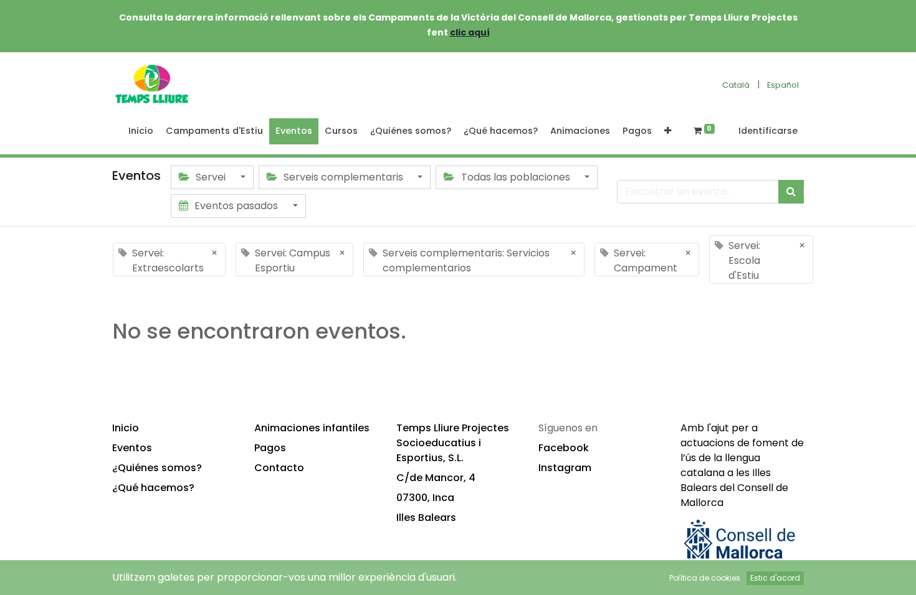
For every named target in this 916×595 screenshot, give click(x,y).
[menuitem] (141, 131)
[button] (667, 131)
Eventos (132, 448)
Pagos (270, 448)
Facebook (563, 448)
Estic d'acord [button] (775, 578)
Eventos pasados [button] (236, 206)
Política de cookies (704, 578)
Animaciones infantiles (312, 428)
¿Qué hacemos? (153, 487)
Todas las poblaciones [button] (516, 177)
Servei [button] (210, 177)
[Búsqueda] (791, 192)
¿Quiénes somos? (157, 468)
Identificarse (768, 130)
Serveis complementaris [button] (343, 177)
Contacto (279, 468)
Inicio (125, 428)
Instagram (564, 468)
